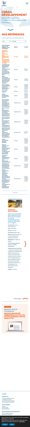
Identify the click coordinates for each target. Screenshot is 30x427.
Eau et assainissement (7, 413)
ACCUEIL (4, 394)
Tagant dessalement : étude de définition (5, 140)
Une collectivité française (8, 400)
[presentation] (25, 244)
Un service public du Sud (8, 398)
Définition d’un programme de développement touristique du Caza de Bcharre (6, 166)
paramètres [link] (22, 421)
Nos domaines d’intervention (11, 411)
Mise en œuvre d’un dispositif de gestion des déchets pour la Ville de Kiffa (6, 87)
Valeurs (4, 406)
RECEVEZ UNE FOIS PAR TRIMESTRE (12, 314)
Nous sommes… (6, 404)
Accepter (5, 424)
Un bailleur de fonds (6, 399)
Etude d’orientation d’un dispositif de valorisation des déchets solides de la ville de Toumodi (6, 80)
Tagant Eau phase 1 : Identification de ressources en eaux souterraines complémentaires (6, 159)
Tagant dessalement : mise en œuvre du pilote (5, 95)
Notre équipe (5, 407)
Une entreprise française (8, 402)
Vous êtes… (5, 396)
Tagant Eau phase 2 (4, 91)
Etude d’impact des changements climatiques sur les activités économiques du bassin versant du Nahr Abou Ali (6, 111)
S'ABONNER (7, 306)
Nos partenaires (6, 408)
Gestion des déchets (7, 414)
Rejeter (11, 424)
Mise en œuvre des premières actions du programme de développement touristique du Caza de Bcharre (6, 103)
